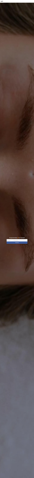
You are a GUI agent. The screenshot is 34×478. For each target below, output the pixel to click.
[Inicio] (2, 1)
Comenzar (17, 242)
